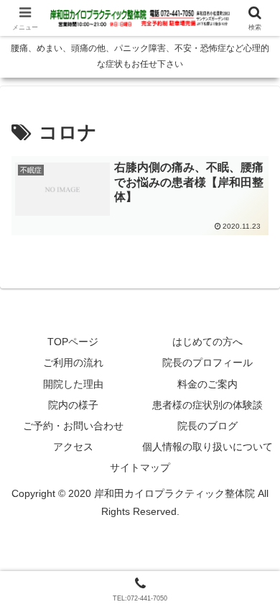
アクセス (73, 446)
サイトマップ (140, 467)
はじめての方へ (207, 341)
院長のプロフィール (207, 362)
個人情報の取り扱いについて (207, 446)
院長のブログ (207, 426)
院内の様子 (73, 405)
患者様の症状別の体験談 (207, 405)
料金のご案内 (207, 384)
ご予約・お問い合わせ (73, 426)
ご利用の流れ (73, 362)
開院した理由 (73, 384)
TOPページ (72, 341)
